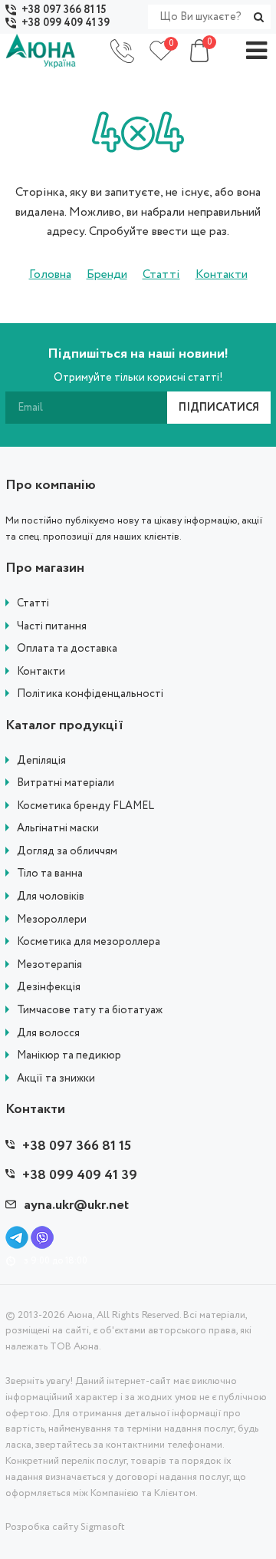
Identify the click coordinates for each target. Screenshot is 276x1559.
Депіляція (41, 761)
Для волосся (48, 1033)
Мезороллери (52, 920)
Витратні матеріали (65, 783)
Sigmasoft (102, 1527)
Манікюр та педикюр (69, 1056)
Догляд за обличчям (67, 851)
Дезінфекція (48, 987)
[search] (258, 17)
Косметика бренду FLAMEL (85, 806)
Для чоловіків (50, 897)
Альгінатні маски (58, 828)
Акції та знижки (56, 1079)
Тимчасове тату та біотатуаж (90, 1010)
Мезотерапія (49, 965)
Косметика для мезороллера (88, 942)
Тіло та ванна (50, 874)
